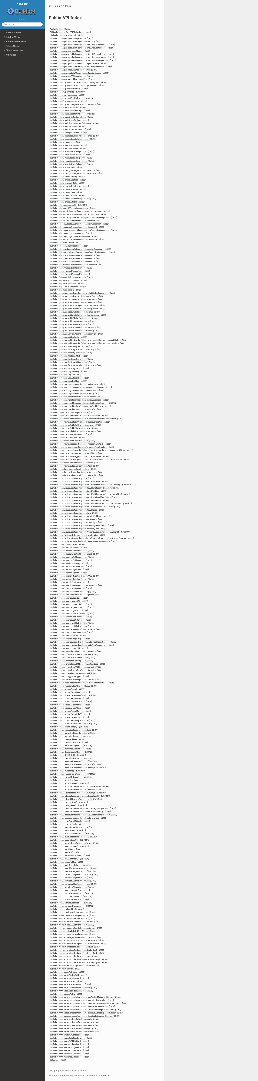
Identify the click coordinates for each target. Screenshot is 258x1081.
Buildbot (23, 4)
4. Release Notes (11, 46)
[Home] (50, 6)
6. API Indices (9, 55)
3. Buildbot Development (14, 41)
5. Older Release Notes (13, 50)
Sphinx (63, 1075)
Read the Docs (102, 1075)
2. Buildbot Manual (12, 37)
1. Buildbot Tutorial (12, 33)
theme (78, 1075)
